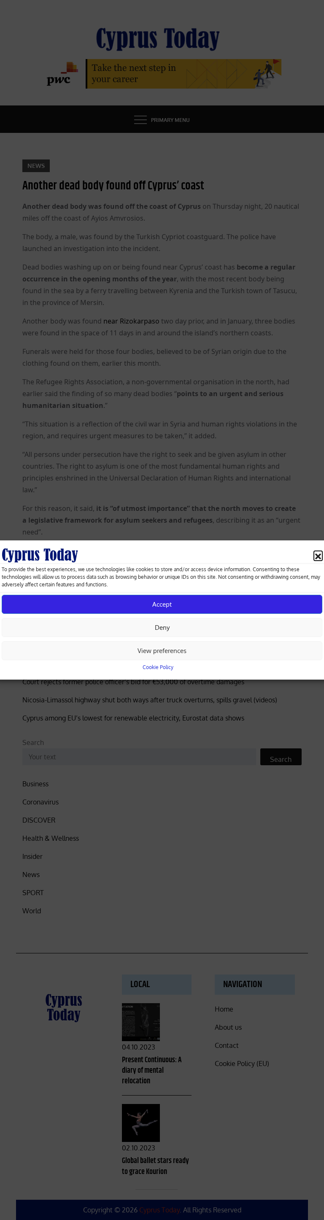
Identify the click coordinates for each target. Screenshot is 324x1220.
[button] (318, 555)
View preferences (162, 651)
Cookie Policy (158, 667)
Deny (162, 627)
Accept (162, 604)
